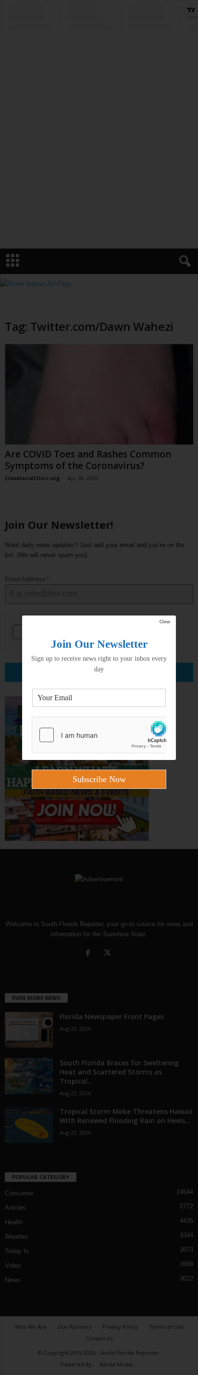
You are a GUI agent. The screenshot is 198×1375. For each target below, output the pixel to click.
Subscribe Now (99, 779)
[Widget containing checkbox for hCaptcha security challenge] (99, 735)
